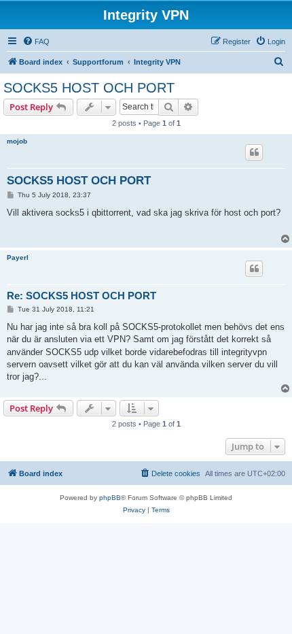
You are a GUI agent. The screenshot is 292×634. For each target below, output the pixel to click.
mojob (17, 141)
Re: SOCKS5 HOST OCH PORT (81, 295)
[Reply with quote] (254, 152)
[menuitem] (36, 41)
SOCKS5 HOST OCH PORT (89, 87)
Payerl (18, 257)
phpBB (110, 497)
